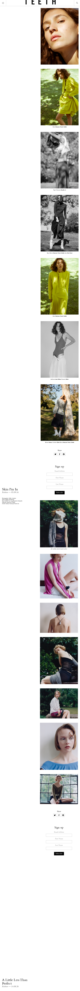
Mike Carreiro (12, 498)
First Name (60, 478)
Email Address (60, 471)
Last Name (59, 484)
